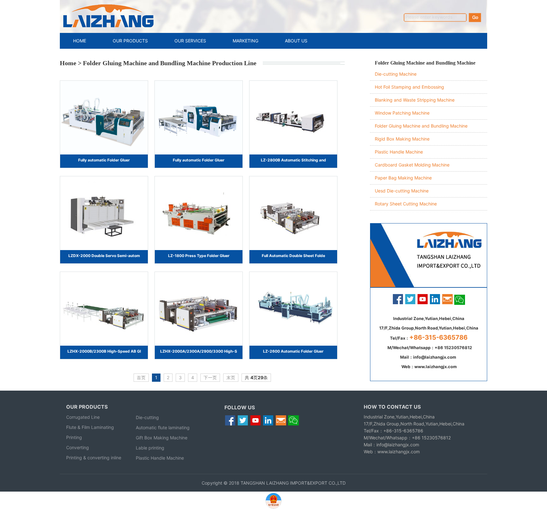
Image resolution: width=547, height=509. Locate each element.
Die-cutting (147, 417)
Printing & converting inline (93, 457)
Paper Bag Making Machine (403, 177)
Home (68, 63)
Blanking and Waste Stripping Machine (415, 100)
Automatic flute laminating (163, 427)
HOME (79, 40)
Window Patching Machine (402, 113)
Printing (74, 437)
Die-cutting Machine (396, 74)
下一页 (210, 377)
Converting (77, 447)
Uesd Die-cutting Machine (402, 190)
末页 (230, 377)
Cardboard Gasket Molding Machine (412, 164)
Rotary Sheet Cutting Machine (406, 203)
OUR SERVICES (190, 40)
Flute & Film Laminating (90, 427)
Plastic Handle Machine (399, 151)
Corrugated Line (83, 417)
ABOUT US (296, 40)
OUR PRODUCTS (130, 40)
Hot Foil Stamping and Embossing (409, 87)
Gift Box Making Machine (161, 437)
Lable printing (150, 447)
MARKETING (245, 40)
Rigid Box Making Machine (402, 138)
